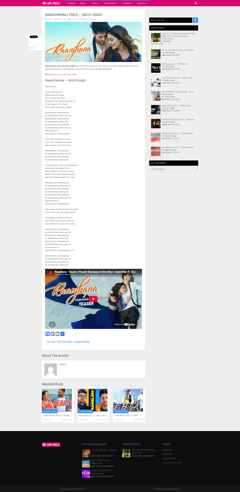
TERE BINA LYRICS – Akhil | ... (128, 415)
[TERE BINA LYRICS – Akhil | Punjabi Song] (128, 400)
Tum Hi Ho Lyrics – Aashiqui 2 (104, 451)
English (142, 3)
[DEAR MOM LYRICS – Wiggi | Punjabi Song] (57, 400)
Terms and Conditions (172, 463)
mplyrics (50, 19)
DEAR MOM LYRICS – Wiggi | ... (57, 415)
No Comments (91, 19)
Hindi (82, 3)
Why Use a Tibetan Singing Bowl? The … (143, 451)
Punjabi (127, 3)
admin (62, 364)
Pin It (32, 48)
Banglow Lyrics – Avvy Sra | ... (93, 415)
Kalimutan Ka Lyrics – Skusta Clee (101, 461)
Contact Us (167, 450)
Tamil (95, 3)
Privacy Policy (168, 458)
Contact (72, 3)
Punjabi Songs (76, 19)
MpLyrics (64, 489)
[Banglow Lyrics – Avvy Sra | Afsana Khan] (93, 400)
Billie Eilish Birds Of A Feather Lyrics (101, 472)
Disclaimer (167, 454)
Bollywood (110, 3)
